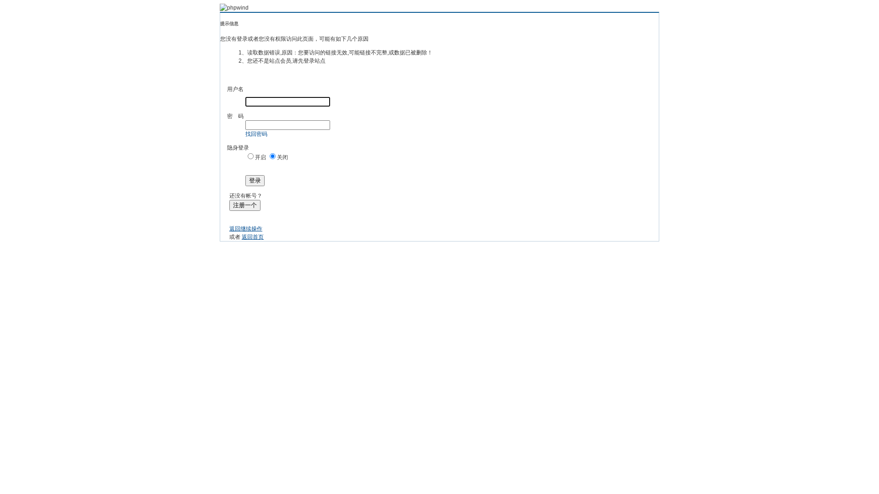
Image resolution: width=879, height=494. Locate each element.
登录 (255, 180)
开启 (260, 157)
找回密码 (256, 134)
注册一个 (245, 205)
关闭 (282, 157)
